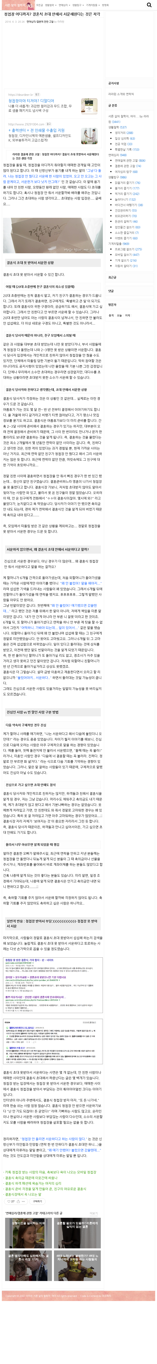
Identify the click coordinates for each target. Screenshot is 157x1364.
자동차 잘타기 (126, 266)
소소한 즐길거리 (127, 232)
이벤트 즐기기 (126, 238)
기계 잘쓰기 (126, 260)
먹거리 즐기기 (127, 193)
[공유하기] (18, 1201)
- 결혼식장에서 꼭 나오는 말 (22, 1194)
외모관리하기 (126, 216)
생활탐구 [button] (77, 5)
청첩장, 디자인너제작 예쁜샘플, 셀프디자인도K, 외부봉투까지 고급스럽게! (39, 138)
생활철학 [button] (50, 5)
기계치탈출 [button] (92, 5)
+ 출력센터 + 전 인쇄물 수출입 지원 (36, 130)
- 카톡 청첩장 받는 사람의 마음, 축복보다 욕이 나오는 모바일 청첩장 (49, 1172)
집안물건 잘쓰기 (127, 227)
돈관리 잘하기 (126, 221)
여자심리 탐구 (126, 171)
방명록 (105, 5)
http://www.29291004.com (26, 124)
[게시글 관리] (23, 1201)
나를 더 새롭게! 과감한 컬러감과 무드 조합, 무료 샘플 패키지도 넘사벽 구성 (40, 108)
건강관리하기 (126, 210)
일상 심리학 (125, 138)
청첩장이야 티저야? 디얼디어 (31, 100)
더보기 (94, 1213)
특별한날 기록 (127, 149)
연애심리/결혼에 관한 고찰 (40, 21)
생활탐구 (117, 177)
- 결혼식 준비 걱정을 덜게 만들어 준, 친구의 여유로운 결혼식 (44, 1189)
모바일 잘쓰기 (127, 254)
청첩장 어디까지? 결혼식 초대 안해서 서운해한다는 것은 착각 (52, 14)
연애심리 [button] (63, 5)
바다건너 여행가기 (129, 205)
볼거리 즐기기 (127, 188)
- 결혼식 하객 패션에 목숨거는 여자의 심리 (32, 1183)
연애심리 (117, 155)
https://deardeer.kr (20, 94)
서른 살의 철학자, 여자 (18, 5)
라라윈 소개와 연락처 (121, 94)
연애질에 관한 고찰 (130, 160)
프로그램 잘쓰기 (128, 249)
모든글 (39, 5)
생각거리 (124, 132)
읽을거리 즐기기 (127, 182)
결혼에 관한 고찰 (128, 166)
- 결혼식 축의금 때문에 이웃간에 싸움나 (30, 1178)
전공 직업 (123, 144)
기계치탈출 (118, 243)
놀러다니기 (125, 199)
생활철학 (117, 127)
